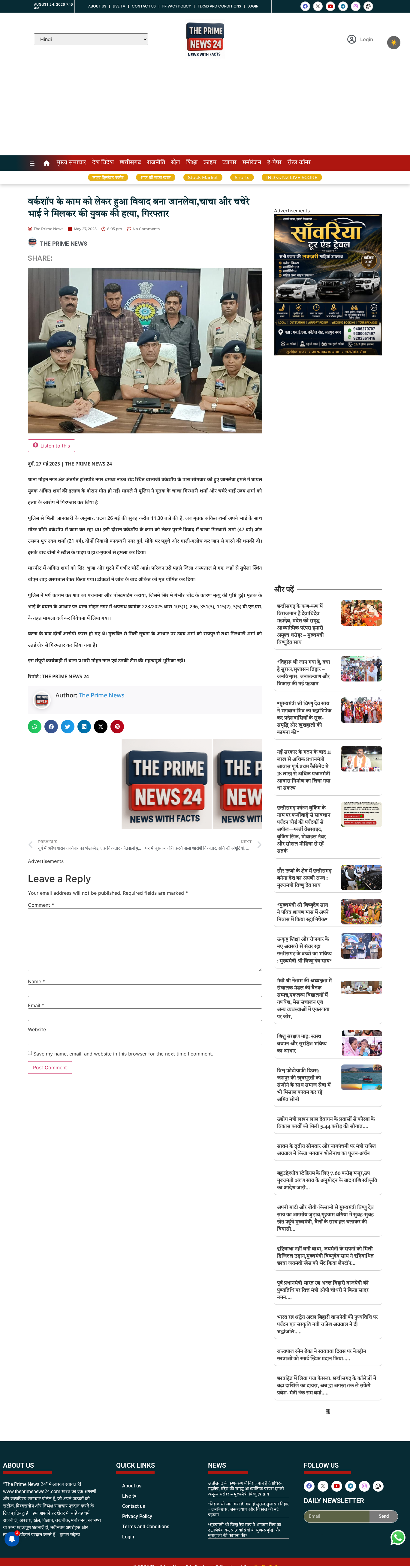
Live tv (119, 6)
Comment (41, 905)
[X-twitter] (318, 6)
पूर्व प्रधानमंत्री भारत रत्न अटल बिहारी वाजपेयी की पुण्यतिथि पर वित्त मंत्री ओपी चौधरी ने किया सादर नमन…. (323, 1290)
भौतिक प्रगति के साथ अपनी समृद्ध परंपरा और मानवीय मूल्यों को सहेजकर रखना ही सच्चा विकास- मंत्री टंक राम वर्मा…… (327, 1447)
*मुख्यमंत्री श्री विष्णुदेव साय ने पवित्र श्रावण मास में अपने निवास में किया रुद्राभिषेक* (303, 912)
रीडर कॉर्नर (299, 163)
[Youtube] (330, 6)
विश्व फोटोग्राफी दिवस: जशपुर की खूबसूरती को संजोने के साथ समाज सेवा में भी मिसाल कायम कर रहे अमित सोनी (303, 1085)
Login (253, 6)
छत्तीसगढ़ (130, 163)
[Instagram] (355, 6)
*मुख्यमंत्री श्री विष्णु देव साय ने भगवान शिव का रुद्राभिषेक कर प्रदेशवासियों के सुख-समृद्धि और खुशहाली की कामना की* (304, 718)
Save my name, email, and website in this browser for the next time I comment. (123, 1053)
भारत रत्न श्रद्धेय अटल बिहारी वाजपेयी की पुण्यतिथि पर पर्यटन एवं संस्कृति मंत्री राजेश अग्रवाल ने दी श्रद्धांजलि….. (327, 1324)
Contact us (144, 6)
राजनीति (156, 163)
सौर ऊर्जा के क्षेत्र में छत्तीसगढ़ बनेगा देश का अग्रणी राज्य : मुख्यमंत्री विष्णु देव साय (304, 878)
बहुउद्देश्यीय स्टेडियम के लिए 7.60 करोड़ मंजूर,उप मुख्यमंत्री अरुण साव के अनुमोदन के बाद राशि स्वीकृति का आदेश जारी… (327, 1180)
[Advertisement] (205, 110)
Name (36, 981)
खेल (175, 163)
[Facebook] (305, 6)
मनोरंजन (252, 163)
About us (97, 6)
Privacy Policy (176, 6)
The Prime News (102, 695)
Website (37, 1029)
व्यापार (229, 163)
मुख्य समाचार (71, 163)
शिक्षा (191, 163)
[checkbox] (393, 42)
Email (36, 1005)
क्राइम (209, 163)
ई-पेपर (274, 163)
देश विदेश (103, 163)
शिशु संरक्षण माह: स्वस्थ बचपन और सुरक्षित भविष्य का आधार (302, 1044)
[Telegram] (343, 6)
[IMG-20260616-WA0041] (328, 354)
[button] (34, 726)
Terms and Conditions (219, 6)
